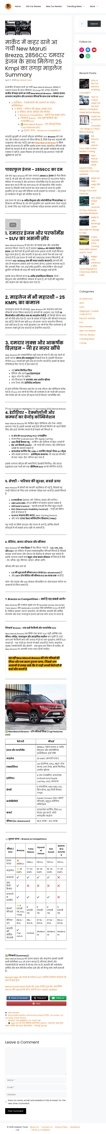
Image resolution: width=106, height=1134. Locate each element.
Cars (81, 307)
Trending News (74, 6)
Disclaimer (75, 1127)
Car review (54, 1015)
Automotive (31, 1015)
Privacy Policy (61, 1127)
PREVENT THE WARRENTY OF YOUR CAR (24, 1020)
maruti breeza (20, 1018)
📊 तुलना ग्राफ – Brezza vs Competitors (40, 130)
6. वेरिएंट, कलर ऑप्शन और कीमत (34, 111)
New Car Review (54, 6)
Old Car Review (33, 6)
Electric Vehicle (87, 318)
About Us (34, 1127)
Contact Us (46, 1127)
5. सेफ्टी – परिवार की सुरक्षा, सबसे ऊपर (33, 108)
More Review (13, 1012)
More (92, 6)
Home (18, 6)
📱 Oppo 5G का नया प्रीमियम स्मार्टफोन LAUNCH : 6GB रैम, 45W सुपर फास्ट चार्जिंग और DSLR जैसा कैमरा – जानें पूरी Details (34, 1024)
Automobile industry (17, 1015)
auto (81, 302)
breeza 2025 (43, 1015)
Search (94, 23)
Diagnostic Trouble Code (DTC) (89, 313)
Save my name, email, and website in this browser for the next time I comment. (37, 1102)
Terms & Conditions (40, 1129)
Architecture (85, 298)
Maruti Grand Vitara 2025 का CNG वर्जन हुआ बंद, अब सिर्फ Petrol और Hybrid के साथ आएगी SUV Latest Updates (33, 988)
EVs (81, 322)
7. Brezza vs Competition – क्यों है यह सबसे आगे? (41, 115)
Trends (82, 343)
